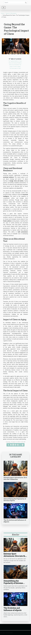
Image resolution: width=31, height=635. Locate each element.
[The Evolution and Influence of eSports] (15, 510)
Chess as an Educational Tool (15, 64)
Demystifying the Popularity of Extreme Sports (13, 583)
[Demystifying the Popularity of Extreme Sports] (15, 489)
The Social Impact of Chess (15, 68)
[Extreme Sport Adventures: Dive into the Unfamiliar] (15, 468)
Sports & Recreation (11, 13)
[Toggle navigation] (3, 7)
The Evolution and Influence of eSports (12, 609)
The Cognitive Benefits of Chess (15, 61)
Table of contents (15, 59)
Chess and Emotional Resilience (15, 63)
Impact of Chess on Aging (15, 66)
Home (2, 13)
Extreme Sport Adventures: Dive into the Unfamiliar (15, 478)
